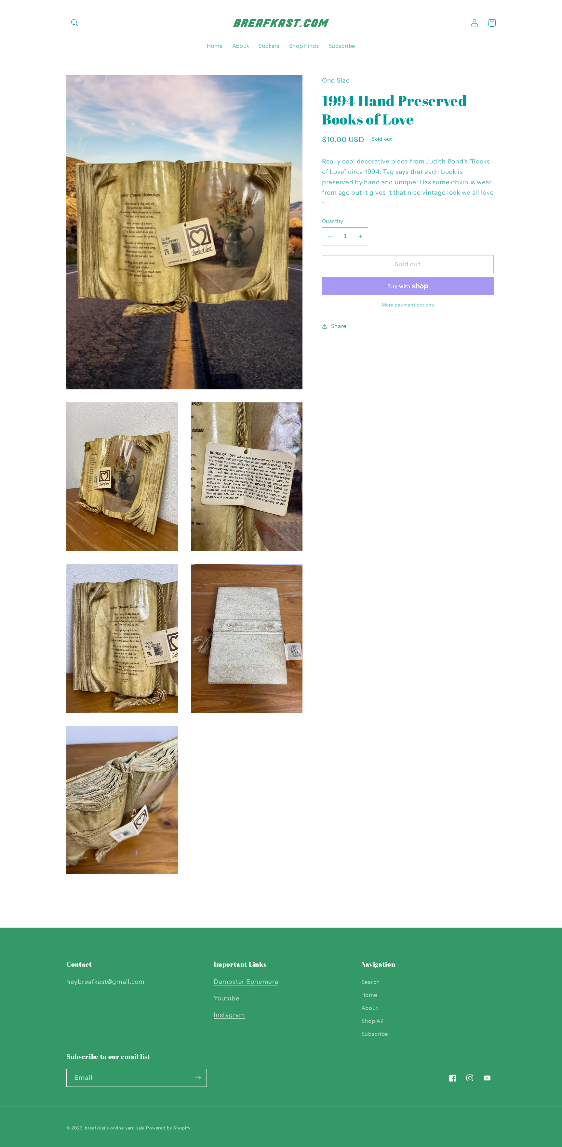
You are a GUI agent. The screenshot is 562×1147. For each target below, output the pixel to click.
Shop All (372, 1021)
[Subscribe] (198, 1078)
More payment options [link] (408, 304)
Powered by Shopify (168, 1127)
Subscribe (374, 1034)
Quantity (332, 221)
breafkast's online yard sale (115, 1127)
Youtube (226, 998)
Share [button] (338, 326)
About (369, 1008)
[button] (75, 23)
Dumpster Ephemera (246, 981)
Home (369, 995)
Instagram (229, 1015)
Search (370, 982)
